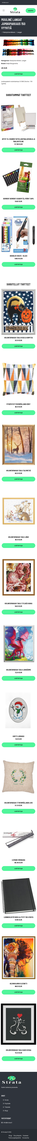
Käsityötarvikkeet (9, 32)
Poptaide (7, 1103)
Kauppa (30, 10)
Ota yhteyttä (17, 1136)
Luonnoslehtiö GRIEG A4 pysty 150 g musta (18, 917)
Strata (7, 1100)
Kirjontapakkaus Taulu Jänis (18, 537)
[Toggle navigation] (3, 10)
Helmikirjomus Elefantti (18, 983)
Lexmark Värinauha (18, 860)
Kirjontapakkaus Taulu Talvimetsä (18, 470)
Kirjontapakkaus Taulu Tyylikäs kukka (18, 603)
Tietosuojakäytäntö (14, 1138)
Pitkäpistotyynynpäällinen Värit (18, 404)
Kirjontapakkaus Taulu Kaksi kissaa (18, 1050)
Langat (19, 32)
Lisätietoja (18, 74)
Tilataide (7, 1107)
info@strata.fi (5, 2)
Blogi (6, 1111)
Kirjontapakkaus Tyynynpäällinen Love (18, 803)
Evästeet (25, 1136)
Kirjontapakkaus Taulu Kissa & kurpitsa (18, 338)
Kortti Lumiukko (18, 736)
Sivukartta (25, 1138)
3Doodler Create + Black (18, 256)
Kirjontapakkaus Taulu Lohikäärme (18, 670)
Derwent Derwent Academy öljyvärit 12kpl (18, 199)
